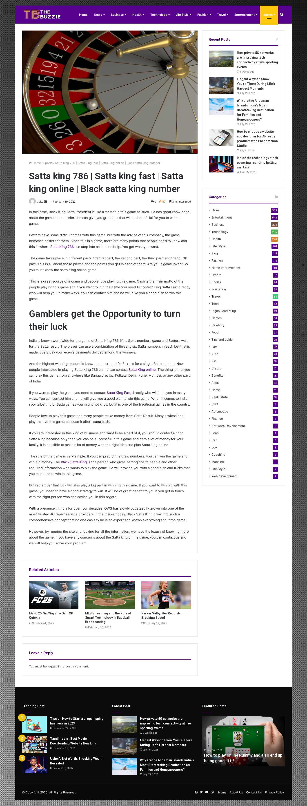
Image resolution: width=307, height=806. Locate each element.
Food (214, 332)
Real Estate (219, 397)
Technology (158, 14)
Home (83, 14)
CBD (214, 404)
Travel (221, 14)
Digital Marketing (223, 311)
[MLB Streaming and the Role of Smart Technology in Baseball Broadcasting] (110, 595)
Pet (213, 361)
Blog (214, 253)
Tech (215, 303)
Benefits (217, 375)
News (98, 14)
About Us (236, 792)
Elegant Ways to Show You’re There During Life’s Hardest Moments (256, 83)
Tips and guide (222, 339)
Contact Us (254, 792)
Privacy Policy (274, 792)
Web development (224, 476)
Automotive (219, 411)
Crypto (216, 368)
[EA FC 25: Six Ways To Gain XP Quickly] (53, 595)
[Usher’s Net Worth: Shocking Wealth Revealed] (34, 764)
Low (214, 447)
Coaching (218, 454)
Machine (217, 462)
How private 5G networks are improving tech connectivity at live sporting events (165, 723)
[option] (243, 741)
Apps (215, 382)
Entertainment (244, 14)
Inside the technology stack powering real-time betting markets (257, 162)
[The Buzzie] (42, 14)
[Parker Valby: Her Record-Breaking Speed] (166, 595)
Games (216, 318)
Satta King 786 (62, 247)
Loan (215, 433)
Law (214, 347)
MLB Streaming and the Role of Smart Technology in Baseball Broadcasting (108, 618)
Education (218, 289)
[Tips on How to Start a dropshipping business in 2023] (34, 724)
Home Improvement (225, 267)
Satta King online (142, 369)
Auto (214, 354)
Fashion (202, 14)
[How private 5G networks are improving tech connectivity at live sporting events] (221, 59)
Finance (217, 418)
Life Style (182, 14)
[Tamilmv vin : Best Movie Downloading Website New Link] (34, 744)
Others (216, 275)
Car (214, 440)
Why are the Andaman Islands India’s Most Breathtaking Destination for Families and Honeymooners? (255, 110)
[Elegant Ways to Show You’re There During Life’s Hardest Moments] (221, 85)
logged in (54, 666)
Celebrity (218, 325)
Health (137, 14)
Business (117, 14)
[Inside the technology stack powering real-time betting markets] (221, 164)
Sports (268, 14)
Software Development (228, 426)
